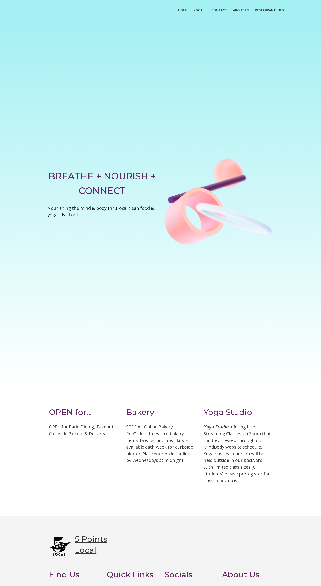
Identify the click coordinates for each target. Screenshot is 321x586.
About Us (241, 10)
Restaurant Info (269, 10)
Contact (219, 10)
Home (183, 10)
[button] (204, 10)
